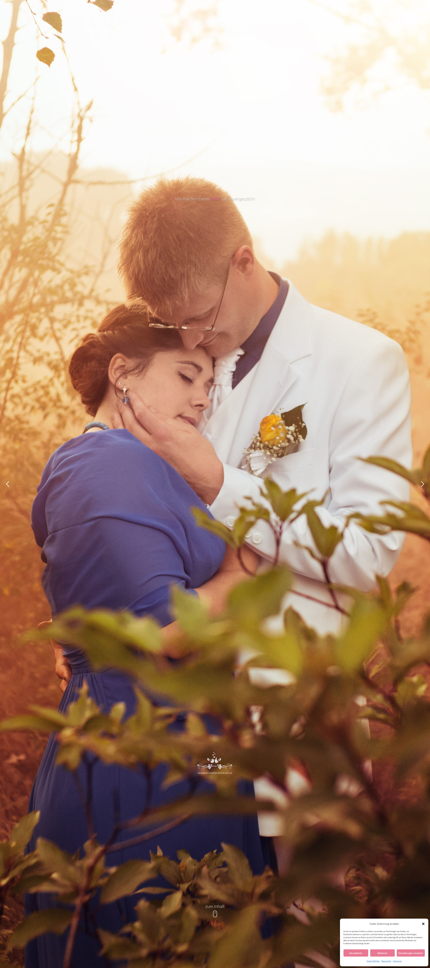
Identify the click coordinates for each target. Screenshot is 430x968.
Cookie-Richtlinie (373, 961)
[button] (423, 924)
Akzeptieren (355, 953)
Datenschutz (386, 961)
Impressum (397, 961)
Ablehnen (382, 953)
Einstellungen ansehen (410, 953)
